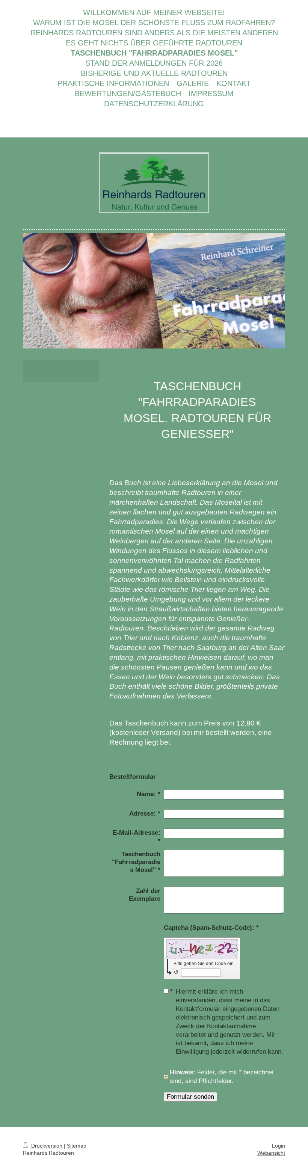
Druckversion (47, 1146)
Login (278, 1146)
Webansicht (271, 1153)
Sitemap (76, 1146)
